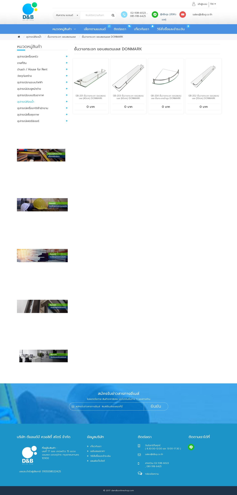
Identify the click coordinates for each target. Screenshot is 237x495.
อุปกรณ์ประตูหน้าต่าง (29, 89)
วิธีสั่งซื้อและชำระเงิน (171, 29)
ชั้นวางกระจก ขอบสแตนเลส (62, 37)
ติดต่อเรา (120, 29)
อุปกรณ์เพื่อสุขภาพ (28, 114)
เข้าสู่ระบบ (202, 4)
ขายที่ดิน (21, 63)
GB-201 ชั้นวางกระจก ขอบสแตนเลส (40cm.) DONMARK (91, 97)
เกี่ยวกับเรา (141, 29)
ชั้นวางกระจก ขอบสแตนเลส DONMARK (102, 37)
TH (212, 4)
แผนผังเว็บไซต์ (97, 461)
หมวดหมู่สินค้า (63, 29)
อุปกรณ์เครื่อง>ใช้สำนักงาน (32, 108)
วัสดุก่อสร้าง (24, 76)
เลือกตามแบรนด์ (95, 29)
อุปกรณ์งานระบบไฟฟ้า (30, 82)
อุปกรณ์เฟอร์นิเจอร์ (28, 121)
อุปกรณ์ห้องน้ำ (33, 37)
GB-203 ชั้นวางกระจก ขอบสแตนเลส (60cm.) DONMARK (128, 97)
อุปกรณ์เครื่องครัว (27, 56)
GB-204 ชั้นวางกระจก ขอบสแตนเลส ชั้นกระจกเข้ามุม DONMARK (166, 97)
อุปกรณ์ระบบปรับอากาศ (30, 95)
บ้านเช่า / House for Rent (32, 69)
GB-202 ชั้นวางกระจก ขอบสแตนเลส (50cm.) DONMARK (203, 97)
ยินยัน (156, 406)
